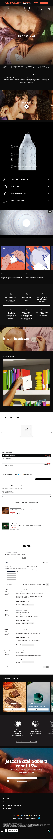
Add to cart (43, 479)
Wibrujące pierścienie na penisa (36, 706)
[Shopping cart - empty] (49, 9)
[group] (13, 263)
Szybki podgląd (26, 517)
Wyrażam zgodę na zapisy (18, 781)
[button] (4, 9)
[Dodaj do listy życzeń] (50, 417)
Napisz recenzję (45, 562)
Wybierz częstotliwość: (7, 452)
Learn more (29, 474)
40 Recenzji (15, 552)
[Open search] (42, 9)
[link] (7, 552)
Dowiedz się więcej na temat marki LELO (26, 741)
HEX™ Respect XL (13, 704)
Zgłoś (32, 604)
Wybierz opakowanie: (6, 445)
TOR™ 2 (32, 704)
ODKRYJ (14, 709)
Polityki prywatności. (23, 781)
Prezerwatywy (8, 706)
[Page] (2, 432)
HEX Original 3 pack (35, 640)
